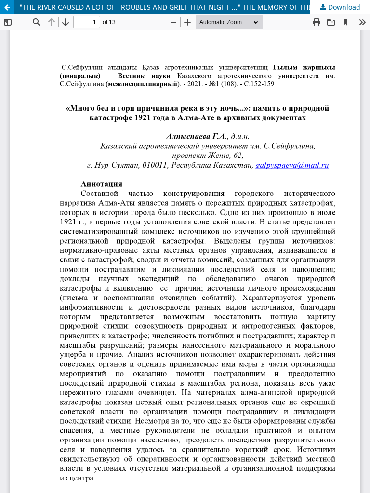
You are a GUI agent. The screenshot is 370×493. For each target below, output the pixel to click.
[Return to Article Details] (7, 7)
